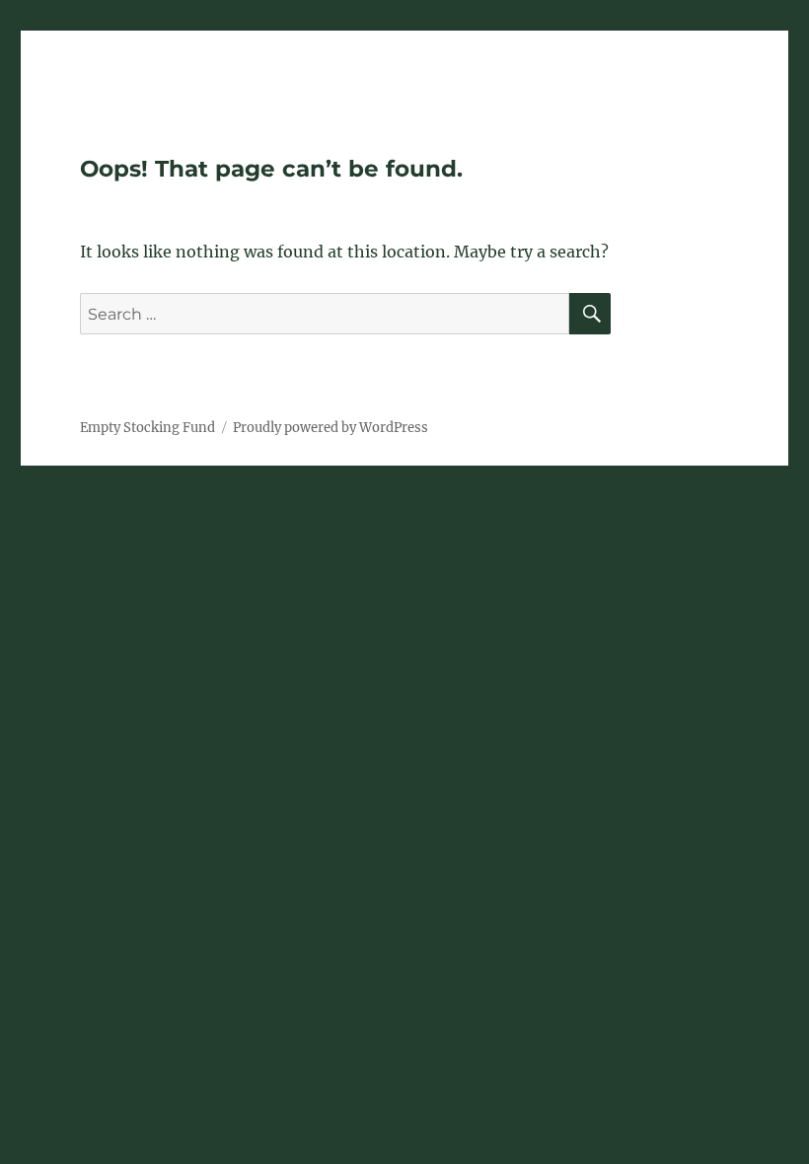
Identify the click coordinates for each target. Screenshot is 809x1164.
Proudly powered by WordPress (330, 427)
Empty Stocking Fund (147, 427)
